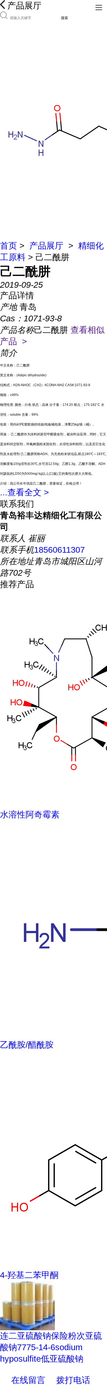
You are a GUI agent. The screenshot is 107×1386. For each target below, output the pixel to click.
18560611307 (59, 550)
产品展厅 (46, 246)
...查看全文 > (24, 492)
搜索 (64, 18)
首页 (8, 246)
